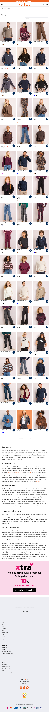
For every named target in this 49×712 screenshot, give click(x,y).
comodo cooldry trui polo (38, 144)
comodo (3, 636)
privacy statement (29, 704)
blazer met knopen (37, 429)
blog (3, 670)
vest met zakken (3, 195)
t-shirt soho (19, 351)
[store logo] (24, 4)
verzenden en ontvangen (7, 653)
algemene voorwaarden (20, 704)
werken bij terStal (6, 668)
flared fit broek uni (20, 326)
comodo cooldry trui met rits (6, 41)
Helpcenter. (36, 603)
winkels (38, 481)
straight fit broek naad (38, 195)
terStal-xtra (4, 664)
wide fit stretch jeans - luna (5, 222)
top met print (36, 300)
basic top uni (19, 41)
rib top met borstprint (38, 92)
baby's (30, 472)
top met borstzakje (20, 92)
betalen (3, 655)
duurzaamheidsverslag (7, 672)
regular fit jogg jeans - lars (5, 351)
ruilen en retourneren (6, 651)
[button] (4, 4)
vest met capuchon (4, 92)
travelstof (4, 638)
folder (3, 639)
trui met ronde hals (4, 275)
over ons (4, 674)
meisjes (21, 472)
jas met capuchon (4, 67)
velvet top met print (37, 170)
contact (3, 649)
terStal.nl (4, 8)
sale (3, 634)
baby (3, 630)
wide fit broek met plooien (38, 41)
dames (9, 472)
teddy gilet (19, 402)
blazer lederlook (37, 118)
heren (12, 472)
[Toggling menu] (1, 4)
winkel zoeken (5, 657)
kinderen (4, 628)
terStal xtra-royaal (6, 666)
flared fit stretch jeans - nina (22, 144)
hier (25, 679)
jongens (17, 472)
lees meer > (24, 683)
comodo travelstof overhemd (39, 67)
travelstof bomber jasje (21, 429)
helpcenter (4, 647)
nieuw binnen (5, 632)
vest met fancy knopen (21, 67)
